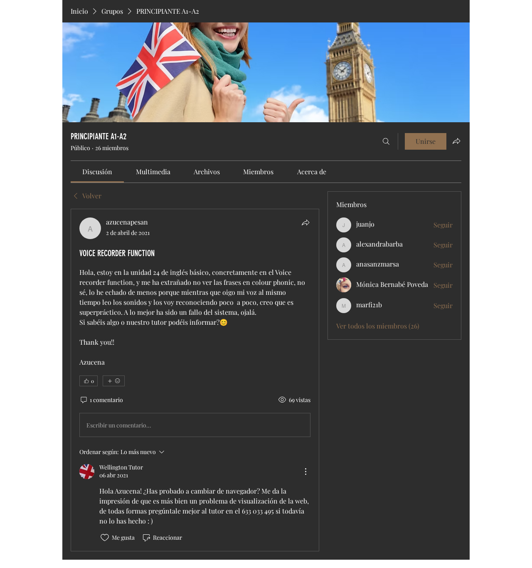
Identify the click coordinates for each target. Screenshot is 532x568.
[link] (97, 171)
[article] (195, 380)
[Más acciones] (305, 472)
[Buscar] (386, 141)
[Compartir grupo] (456, 141)
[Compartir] (305, 222)
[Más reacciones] (114, 380)
